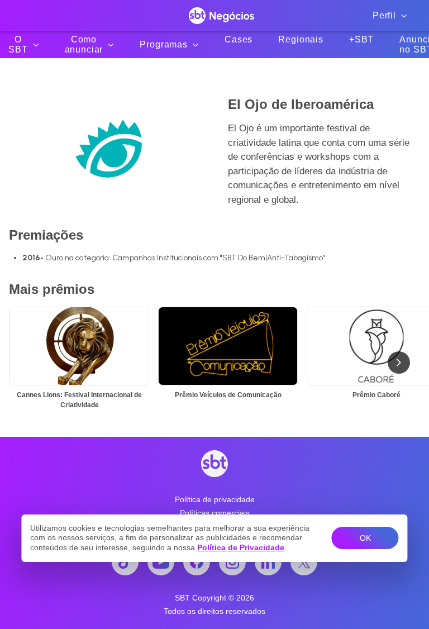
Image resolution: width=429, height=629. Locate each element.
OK (365, 537)
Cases (238, 39)
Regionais (300, 39)
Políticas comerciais (215, 512)
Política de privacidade (215, 499)
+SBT (361, 39)
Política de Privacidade (240, 547)
